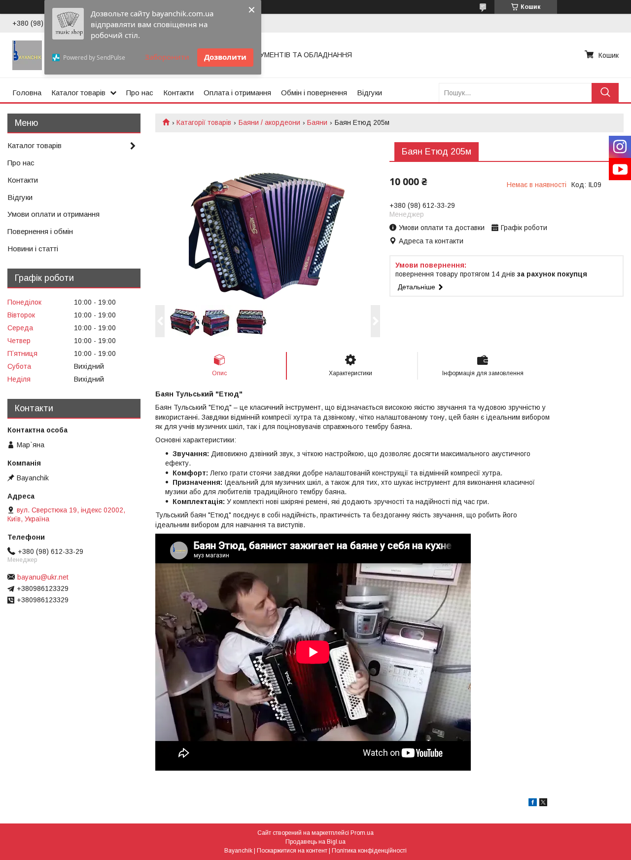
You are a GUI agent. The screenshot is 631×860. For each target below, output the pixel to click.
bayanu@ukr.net (43, 577)
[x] (543, 804)
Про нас (139, 92)
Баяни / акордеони (269, 122)
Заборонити (167, 57)
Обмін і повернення (314, 92)
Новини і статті (32, 248)
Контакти (178, 92)
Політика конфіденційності (369, 850)
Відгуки (369, 92)
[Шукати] (605, 92)
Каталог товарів (78, 92)
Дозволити (225, 57)
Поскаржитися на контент (292, 850)
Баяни (317, 122)
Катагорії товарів (203, 122)
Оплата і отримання (237, 92)
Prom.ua (362, 832)
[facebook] (532, 804)
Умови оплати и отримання (53, 214)
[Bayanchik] (27, 55)
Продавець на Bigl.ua (315, 841)
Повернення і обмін (40, 231)
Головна (26, 92)
